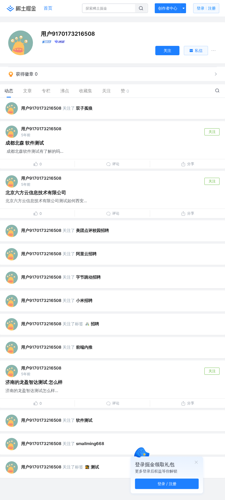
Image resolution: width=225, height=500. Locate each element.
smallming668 (90, 443)
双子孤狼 (84, 108)
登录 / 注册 (167, 483)
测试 (95, 467)
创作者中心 (167, 8)
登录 (206, 8)
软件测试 (84, 420)
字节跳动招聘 (88, 277)
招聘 (95, 323)
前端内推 (84, 347)
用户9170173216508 (41, 108)
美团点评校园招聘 (92, 230)
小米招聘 (84, 300)
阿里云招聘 (86, 253)
